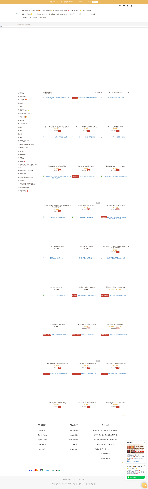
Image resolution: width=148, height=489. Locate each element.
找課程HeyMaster (61, 14)
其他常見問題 (42, 440)
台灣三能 (21, 151)
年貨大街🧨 (21, 161)
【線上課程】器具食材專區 (26, 144)
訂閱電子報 (74, 449)
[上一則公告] (26, 2)
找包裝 (93, 14)
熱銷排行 (45, 14)
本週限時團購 (26, 10)
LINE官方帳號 (74, 440)
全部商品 (18, 24)
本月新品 (38, 14)
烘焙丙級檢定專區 (23, 141)
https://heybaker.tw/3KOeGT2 (135, 461)
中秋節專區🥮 (36, 10)
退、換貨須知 (42, 435)
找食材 (86, 14)
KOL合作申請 (105, 458)
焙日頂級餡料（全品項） (25, 113)
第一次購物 (33, 17)
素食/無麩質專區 (23, 148)
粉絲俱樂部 (74, 435)
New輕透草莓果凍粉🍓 (62, 10)
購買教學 (42, 430)
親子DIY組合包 (87, 10)
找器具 (79, 14)
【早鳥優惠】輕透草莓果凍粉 (27, 184)
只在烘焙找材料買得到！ (25, 177)
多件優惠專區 (22, 174)
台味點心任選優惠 (23, 187)
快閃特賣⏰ (21, 181)
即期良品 (52, 14)
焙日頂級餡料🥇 (48, 10)
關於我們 (24, 17)
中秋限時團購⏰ (23, 191)
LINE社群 (74, 444)
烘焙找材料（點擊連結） (109, 440)
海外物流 (42, 449)
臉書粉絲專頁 (74, 430)
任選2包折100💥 (76, 10)
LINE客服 (114, 435)
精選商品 (21, 120)
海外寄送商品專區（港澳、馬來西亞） (27, 166)
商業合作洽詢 (105, 453)
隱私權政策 (42, 444)
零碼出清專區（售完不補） (26, 170)
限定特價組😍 (22, 100)
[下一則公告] (122, 2)
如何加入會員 (44, 17)
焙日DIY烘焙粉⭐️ (27, 14)
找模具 (72, 14)
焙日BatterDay (22, 124)
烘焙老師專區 (22, 154)
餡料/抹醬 (27, 24)
